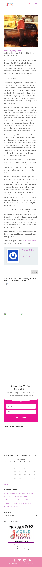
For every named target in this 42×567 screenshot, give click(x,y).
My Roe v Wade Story (11, 507)
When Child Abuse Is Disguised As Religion (19, 493)
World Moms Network (29, 241)
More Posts (26, 256)
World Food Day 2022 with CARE (15, 496)
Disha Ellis (9, 53)
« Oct (6, 484)
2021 (28, 53)
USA (16, 55)
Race (12, 55)
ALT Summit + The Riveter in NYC (16, 500)
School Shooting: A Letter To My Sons (17, 503)
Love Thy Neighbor (12, 51)
